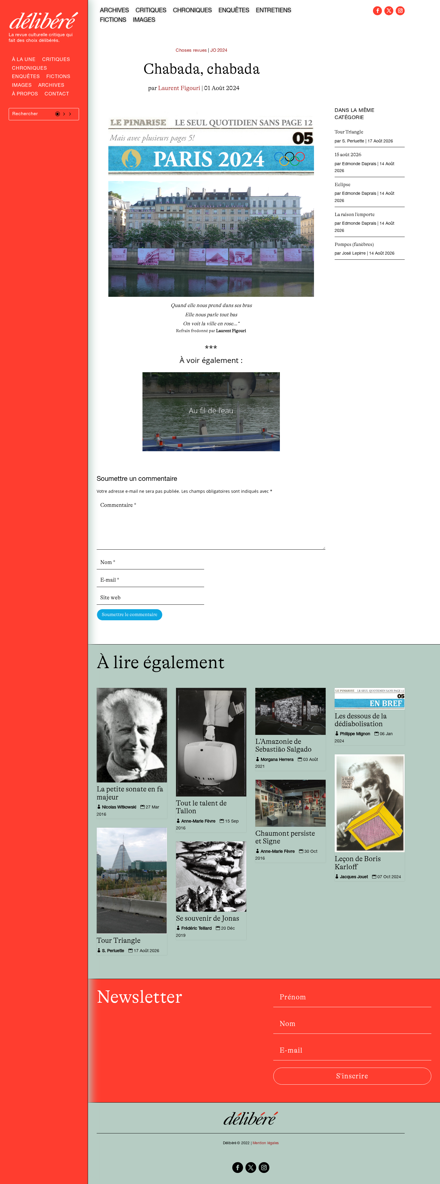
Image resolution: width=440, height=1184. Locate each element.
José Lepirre (354, 254)
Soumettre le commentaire (129, 614)
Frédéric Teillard (196, 929)
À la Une (24, 60)
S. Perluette (353, 141)
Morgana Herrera (277, 760)
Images (22, 86)
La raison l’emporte (355, 214)
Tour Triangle (349, 132)
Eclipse (343, 184)
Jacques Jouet (354, 877)
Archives (51, 86)
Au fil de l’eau (211, 410)
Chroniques (29, 69)
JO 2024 (218, 50)
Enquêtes (26, 77)
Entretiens (273, 11)
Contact (57, 95)
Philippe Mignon (355, 734)
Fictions (58, 77)
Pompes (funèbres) (354, 244)
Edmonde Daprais (359, 164)
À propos (25, 95)
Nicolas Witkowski (119, 807)
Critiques (56, 60)
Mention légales (266, 1143)
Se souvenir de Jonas (207, 918)
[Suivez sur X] (388, 10)
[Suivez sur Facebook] (377, 10)
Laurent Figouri (179, 88)
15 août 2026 (348, 154)
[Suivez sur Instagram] (400, 10)
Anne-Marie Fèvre (198, 822)
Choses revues (191, 50)
